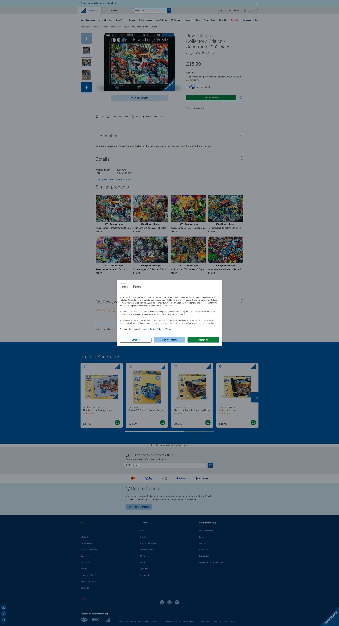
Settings (136, 340)
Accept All (203, 340)
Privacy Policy (156, 329)
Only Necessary (169, 340)
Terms (168, 329)
